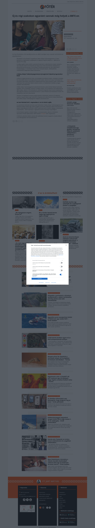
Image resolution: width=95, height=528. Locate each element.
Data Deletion (41, 282)
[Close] (66, 245)
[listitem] (47, 260)
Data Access (47, 282)
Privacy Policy (53, 282)
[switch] (61, 263)
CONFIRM (40, 278)
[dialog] (47, 264)
